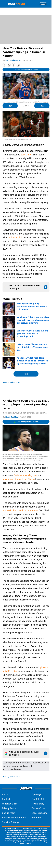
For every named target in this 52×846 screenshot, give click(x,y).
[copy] (18, 65)
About (5, 794)
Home (5, 382)
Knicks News (15, 777)
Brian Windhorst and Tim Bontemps (20, 510)
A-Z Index (36, 817)
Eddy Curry (26, 154)
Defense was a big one (25, 475)
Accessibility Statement (14, 817)
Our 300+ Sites (39, 799)
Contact (6, 799)
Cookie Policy (8, 813)
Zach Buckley (11, 417)
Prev (10, 105)
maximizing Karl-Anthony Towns (19, 479)
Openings (36, 794)
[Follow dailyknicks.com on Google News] (45, 287)
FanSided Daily (9, 803)
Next (42, 105)
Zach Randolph (14, 237)
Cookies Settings (10, 822)
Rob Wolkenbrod (13, 60)
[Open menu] (4, 3)
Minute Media (14, 829)
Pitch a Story (38, 803)
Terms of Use (38, 808)
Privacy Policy (9, 808)
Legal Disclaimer (40, 813)
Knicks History (15, 382)
